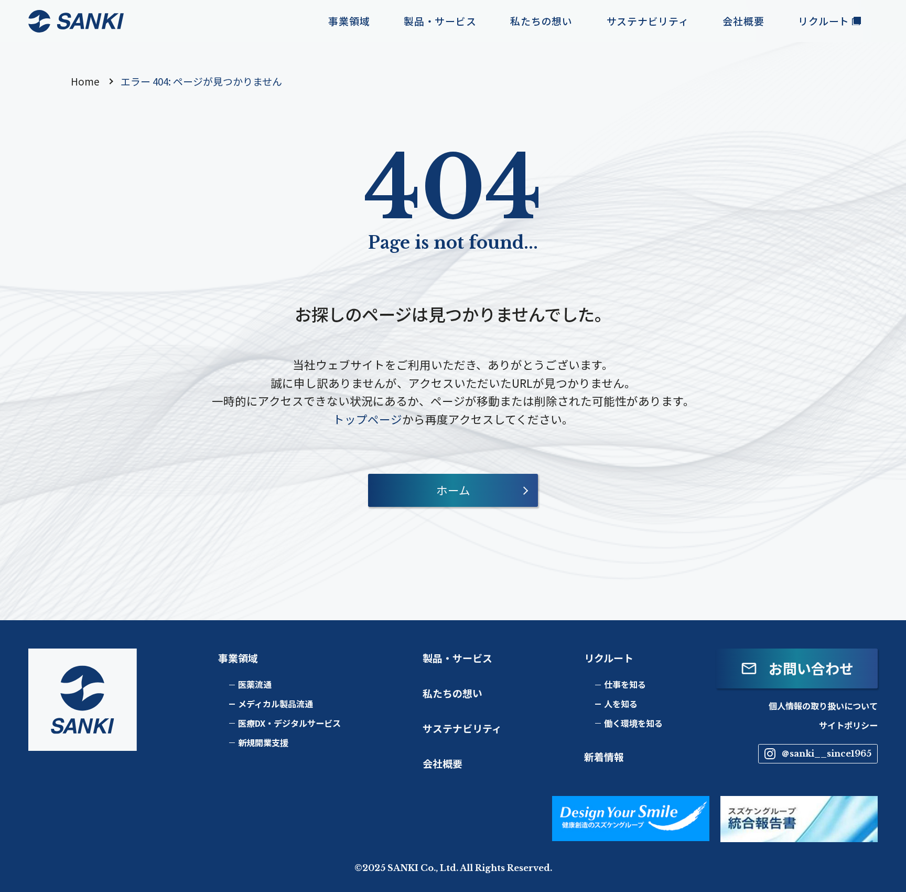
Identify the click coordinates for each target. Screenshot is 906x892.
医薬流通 (255, 684)
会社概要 (442, 763)
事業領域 (238, 658)
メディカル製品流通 (275, 703)
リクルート (608, 658)
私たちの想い (452, 693)
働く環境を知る (633, 723)
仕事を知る (625, 684)
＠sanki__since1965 (826, 753)
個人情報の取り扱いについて (823, 705)
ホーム (453, 490)
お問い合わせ (811, 668)
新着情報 (604, 756)
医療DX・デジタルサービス (289, 723)
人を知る (621, 703)
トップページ (367, 419)
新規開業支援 (263, 742)
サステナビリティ (462, 728)
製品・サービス (457, 658)
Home (85, 81)
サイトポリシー (848, 725)
